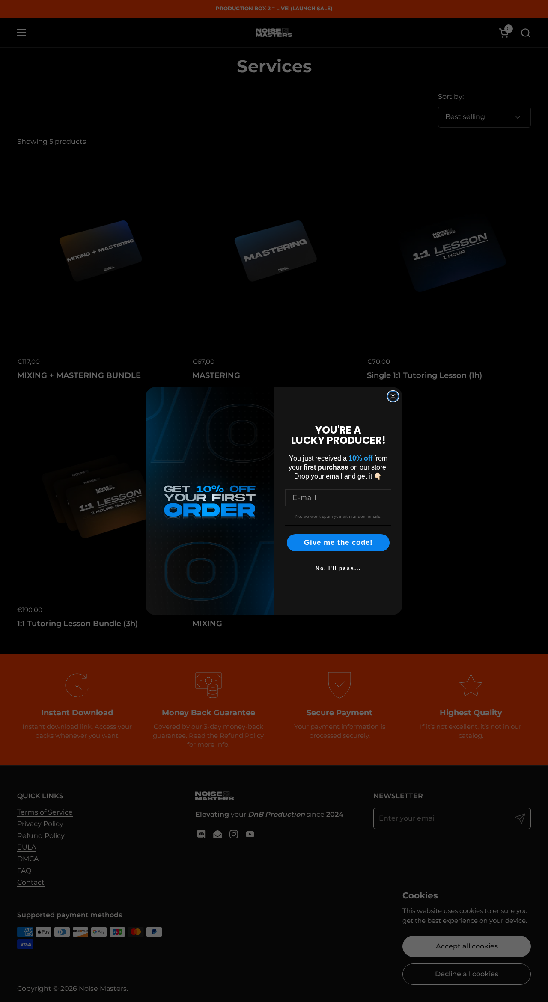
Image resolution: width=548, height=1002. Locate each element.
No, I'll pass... (338, 568)
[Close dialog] (393, 396)
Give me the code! (338, 542)
